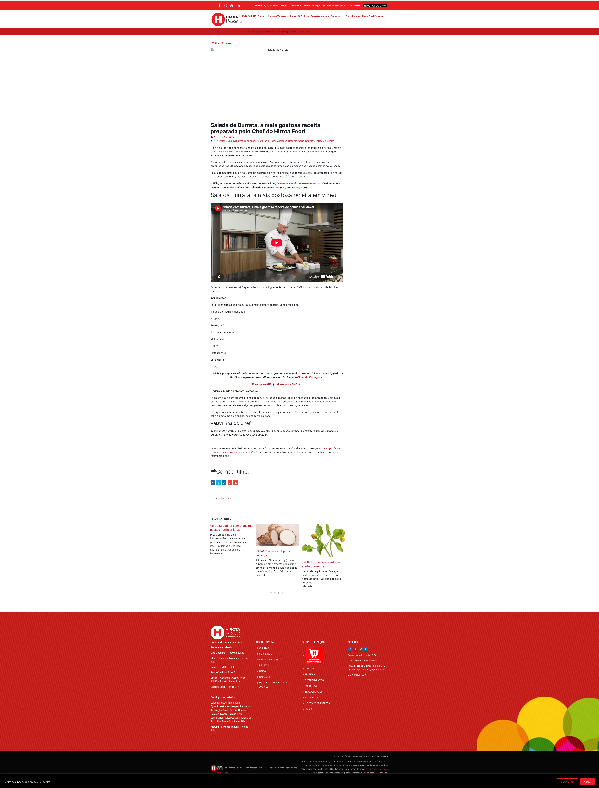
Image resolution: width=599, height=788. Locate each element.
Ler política (44, 782)
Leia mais (215, 575)
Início (213, 32)
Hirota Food (262, 140)
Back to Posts (222, 42)
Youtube (355, 649)
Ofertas (262, 16)
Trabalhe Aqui (312, 6)
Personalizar (567, 782)
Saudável (264, 676)
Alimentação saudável (225, 140)
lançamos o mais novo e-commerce (298, 183)
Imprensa (296, 6)
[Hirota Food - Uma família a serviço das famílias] (225, 19)
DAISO (262, 671)
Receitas (264, 665)
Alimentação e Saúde (266, 6)
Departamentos (319, 16)
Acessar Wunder (220, 772)
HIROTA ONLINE (247, 16)
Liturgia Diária (219, 741)
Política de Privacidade (377, 769)
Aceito (587, 782)
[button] (241, 22)
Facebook (213, 482)
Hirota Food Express (372, 16)
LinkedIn (224, 482)
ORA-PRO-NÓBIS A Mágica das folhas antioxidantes (321, 527)
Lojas (284, 6)
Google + (230, 482)
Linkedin (366, 649)
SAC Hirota (354, 6)
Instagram (360, 649)
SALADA (309, 140)
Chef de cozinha (246, 140)
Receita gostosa (278, 140)
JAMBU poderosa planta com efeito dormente (276, 564)
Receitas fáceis (296, 140)
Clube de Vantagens (278, 16)
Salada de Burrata (325, 140)
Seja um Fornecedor (334, 6)
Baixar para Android (289, 384)
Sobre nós (336, 16)
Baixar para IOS (261, 384)
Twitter (218, 482)
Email (235, 482)
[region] (299, 781)
